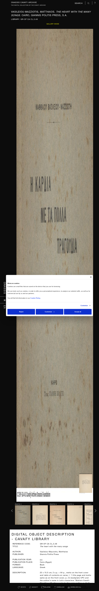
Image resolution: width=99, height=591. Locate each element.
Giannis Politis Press (49, 554)
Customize (84, 305)
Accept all (77, 311)
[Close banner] (91, 277)
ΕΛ (5, 307)
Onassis (5, 288)
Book (42, 564)
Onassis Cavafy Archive (24, 2)
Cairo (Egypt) (46, 561)
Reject (21, 311)
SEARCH (79, 3)
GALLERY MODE (53, 23)
